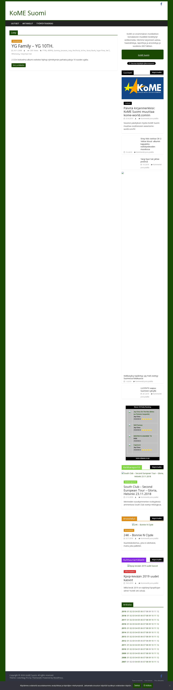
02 (131, 611)
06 (142, 611)
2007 (124, 661)
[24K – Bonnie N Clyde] (142, 524)
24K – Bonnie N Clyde (138, 535)
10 (152, 615)
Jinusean (64, 50)
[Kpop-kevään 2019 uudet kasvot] (142, 566)
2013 (124, 636)
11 (155, 615)
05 (139, 611)
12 (158, 615)
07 (144, 615)
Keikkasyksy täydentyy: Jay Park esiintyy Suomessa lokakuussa (141, 377)
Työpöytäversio (44, 23)
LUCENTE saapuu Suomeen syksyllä (148, 389)
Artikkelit (27, 23)
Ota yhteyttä (159, 681)
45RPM (50, 50)
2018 (124, 615)
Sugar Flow (101, 50)
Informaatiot (130, 571)
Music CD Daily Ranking (142, 407)
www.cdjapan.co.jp (142, 458)
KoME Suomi (27, 13)
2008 (124, 657)
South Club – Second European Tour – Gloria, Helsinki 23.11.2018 (140, 490)
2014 (124, 632)
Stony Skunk (90, 50)
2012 (124, 640)
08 (147, 615)
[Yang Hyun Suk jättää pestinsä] (130, 158)
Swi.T (108, 50)
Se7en (83, 50)
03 (133, 611)
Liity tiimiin (148, 681)
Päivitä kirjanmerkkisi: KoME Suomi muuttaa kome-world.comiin (139, 111)
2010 (124, 649)
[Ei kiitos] (169, 685)
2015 (124, 628)
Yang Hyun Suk (26, 54)
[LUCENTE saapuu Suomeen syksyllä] (130, 387)
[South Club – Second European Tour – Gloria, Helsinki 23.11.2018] (143, 473)
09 (150, 615)
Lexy (70, 50)
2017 (124, 619)
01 (128, 611)
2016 (124, 624)
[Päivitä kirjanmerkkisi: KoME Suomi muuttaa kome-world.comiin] (143, 78)
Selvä (137, 685)
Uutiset (15, 23)
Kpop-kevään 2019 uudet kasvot (141, 578)
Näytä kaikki (157, 72)
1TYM (44, 50)
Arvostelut (17, 41)
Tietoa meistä (137, 681)
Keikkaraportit (130, 482)
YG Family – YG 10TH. (32, 46)
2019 (124, 611)
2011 (124, 645)
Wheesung (15, 54)
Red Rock (76, 50)
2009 (124, 653)
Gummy (57, 50)
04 (136, 611)
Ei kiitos (148, 685)
